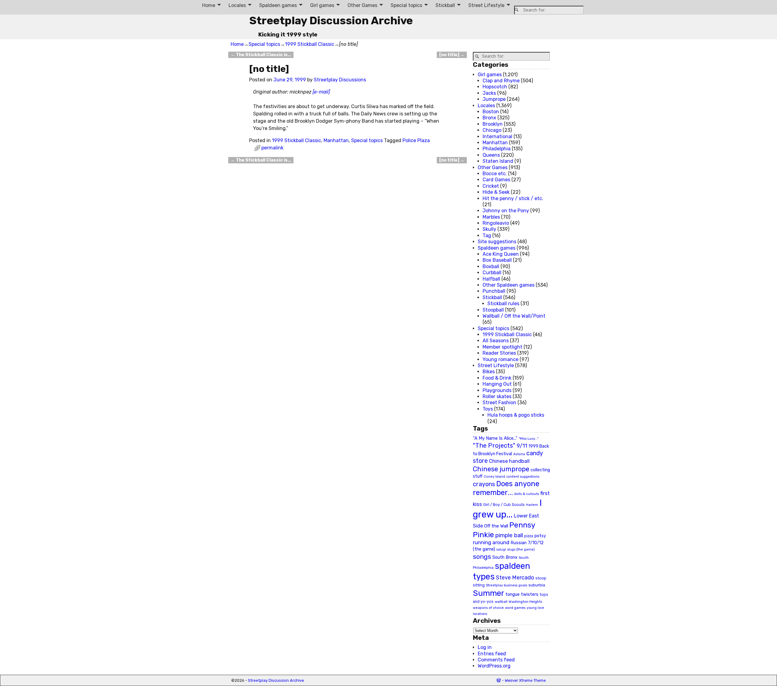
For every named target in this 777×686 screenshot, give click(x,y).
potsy (540, 535)
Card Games (496, 180)
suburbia (536, 584)
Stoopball (493, 310)
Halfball (491, 279)
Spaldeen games (278, 5)
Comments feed (496, 660)
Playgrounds (497, 390)
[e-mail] (321, 92)
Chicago (492, 130)
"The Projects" (494, 445)
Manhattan (336, 140)
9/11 (522, 445)
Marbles (491, 217)
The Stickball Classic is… (261, 54)
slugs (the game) (521, 549)
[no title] (451, 54)
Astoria (519, 454)
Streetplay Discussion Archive (331, 20)
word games (515, 608)
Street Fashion (499, 402)
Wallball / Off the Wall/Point (514, 316)
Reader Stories (499, 353)
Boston (491, 111)
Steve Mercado (515, 577)
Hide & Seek (496, 192)
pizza (528, 536)
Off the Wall (496, 526)
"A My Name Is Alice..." (495, 438)
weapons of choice (488, 608)
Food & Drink (497, 378)
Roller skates (497, 396)
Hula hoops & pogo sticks (515, 415)
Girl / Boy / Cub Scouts (504, 504)
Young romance (500, 359)
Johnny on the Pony (506, 210)
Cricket (491, 186)
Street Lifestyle (486, 5)
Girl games (322, 5)
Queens (491, 155)
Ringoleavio (496, 223)
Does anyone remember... (506, 488)
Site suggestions (497, 241)
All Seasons (496, 340)
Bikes (489, 371)
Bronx (489, 118)
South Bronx (504, 557)
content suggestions (522, 476)
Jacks (489, 93)
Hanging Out (497, 384)
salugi (501, 549)
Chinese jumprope (501, 469)
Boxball (491, 266)
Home (208, 5)
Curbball (492, 272)
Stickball (445, 5)
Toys (488, 409)
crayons (484, 484)
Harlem (532, 505)
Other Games (362, 5)
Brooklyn (493, 124)
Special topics (406, 5)
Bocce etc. (495, 173)
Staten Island (498, 161)
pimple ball (509, 535)
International (497, 136)
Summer (488, 593)
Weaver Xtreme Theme (525, 680)
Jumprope (494, 99)
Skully (489, 229)
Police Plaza (416, 140)
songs (482, 556)
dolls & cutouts (526, 494)
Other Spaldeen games (508, 285)
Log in (485, 647)
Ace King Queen (501, 254)
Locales (237, 5)
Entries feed (492, 654)
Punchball (494, 291)
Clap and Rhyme (501, 81)
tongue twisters (521, 594)
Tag (487, 235)
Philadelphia (497, 149)
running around (491, 542)
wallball (501, 601)
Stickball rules (503, 303)
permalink (272, 148)
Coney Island (494, 476)
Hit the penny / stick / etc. (513, 198)
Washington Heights (525, 601)
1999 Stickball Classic (309, 44)
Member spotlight (502, 347)
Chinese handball (509, 461)
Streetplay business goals (506, 585)
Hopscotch (495, 87)
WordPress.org (494, 666)
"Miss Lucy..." (528, 438)
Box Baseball (497, 260)
